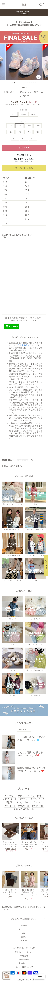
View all (24, 729)
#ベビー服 (38, 805)
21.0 (15, 138)
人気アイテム (23, 929)
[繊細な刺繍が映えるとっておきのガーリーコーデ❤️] (8, 773)
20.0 (37, 132)
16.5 (19, 125)
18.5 (10, 132)
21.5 (24, 138)
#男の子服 (10, 805)
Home (23, 87)
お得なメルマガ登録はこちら (23, 919)
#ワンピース (38, 799)
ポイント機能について (24, 967)
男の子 (24, 937)
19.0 (19, 132)
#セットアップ (26, 795)
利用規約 (24, 956)
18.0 (37, 125)
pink (13, 114)
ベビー (24, 940)
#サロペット (10, 799)
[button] (24, 168)
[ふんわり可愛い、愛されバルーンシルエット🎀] (8, 757)
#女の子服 (24, 805)
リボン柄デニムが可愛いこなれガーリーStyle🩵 (31, 738)
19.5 (28, 132)
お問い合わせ (23, 959)
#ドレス (37, 802)
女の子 (24, 933)
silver (33, 114)
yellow (23, 114)
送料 (16, 104)
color (24, 110)
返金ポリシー (23, 963)
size (24, 121)
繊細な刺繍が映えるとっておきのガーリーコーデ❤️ (31, 769)
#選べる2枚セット (24, 809)
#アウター (10, 795)
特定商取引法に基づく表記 (24, 948)
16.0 (10, 125)
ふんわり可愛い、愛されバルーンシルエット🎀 (31, 754)
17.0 (28, 125)
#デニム (24, 799)
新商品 (24, 925)
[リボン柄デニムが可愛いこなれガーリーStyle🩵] (8, 742)
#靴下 (9, 802)
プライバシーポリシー (24, 952)
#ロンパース (24, 802)
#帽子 (40, 795)
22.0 (33, 138)
